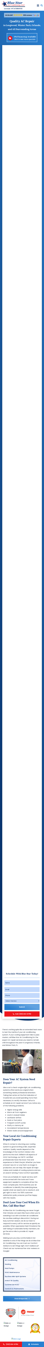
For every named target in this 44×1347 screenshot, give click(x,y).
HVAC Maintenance (12, 1272)
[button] (41, 5)
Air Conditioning (11, 1260)
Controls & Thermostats (14, 1289)
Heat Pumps (9, 1268)
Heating (8, 1264)
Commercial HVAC (12, 1285)
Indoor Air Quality (12, 1281)
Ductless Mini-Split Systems (15, 1276)
